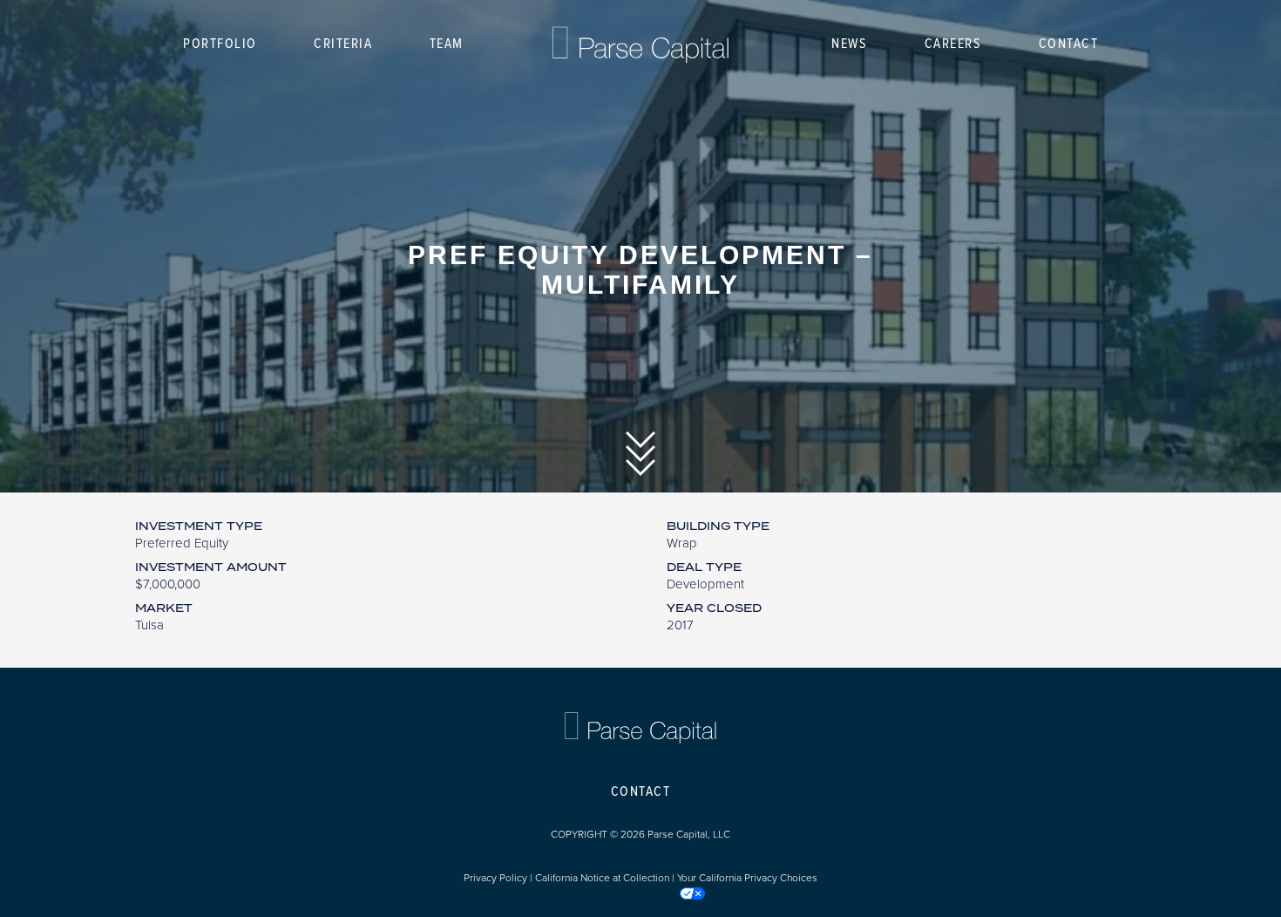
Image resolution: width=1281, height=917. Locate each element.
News (849, 44)
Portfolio (220, 44)
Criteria (343, 44)
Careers (953, 44)
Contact (1069, 44)
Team (447, 44)
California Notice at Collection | (606, 878)
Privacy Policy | (499, 878)
